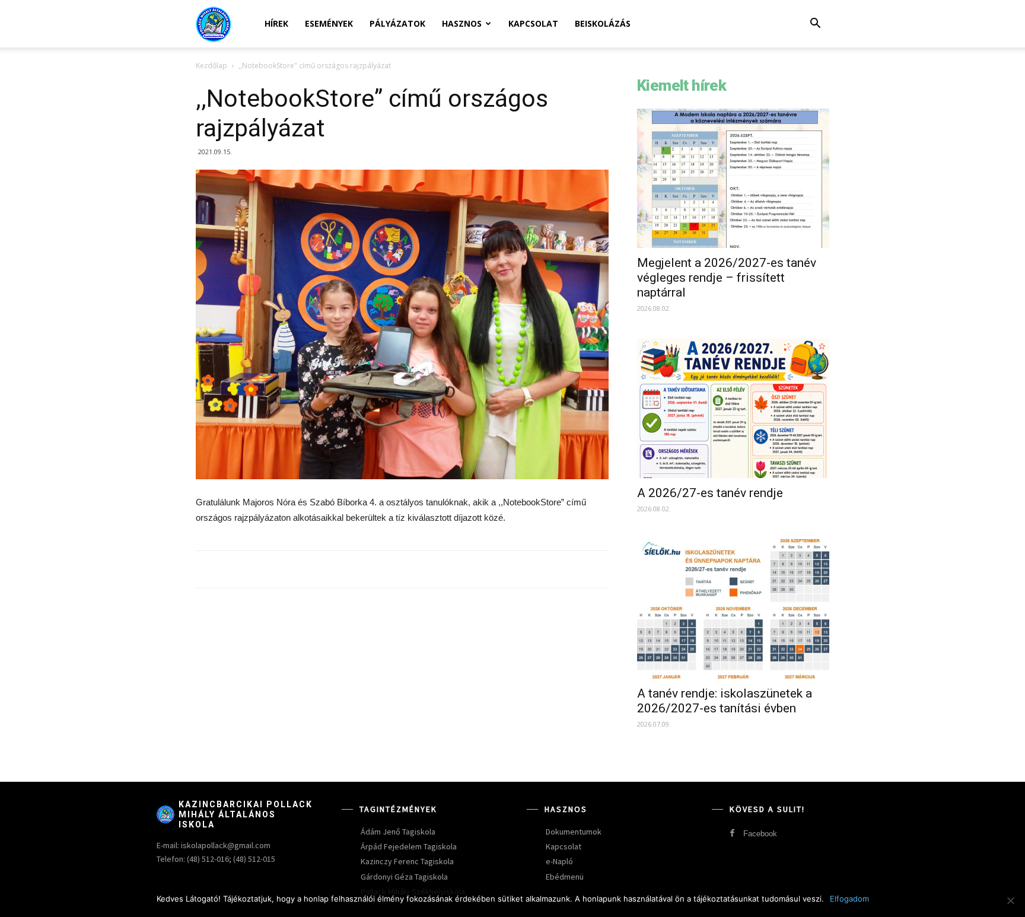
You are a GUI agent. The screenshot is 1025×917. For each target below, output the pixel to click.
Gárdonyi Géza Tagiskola (404, 876)
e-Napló (559, 861)
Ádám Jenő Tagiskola (398, 831)
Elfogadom (849, 898)
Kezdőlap (211, 66)
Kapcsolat (533, 23)
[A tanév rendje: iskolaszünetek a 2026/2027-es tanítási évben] (733, 609)
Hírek (276, 23)
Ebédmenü (565, 876)
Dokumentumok (573, 831)
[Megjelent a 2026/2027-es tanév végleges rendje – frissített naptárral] (733, 178)
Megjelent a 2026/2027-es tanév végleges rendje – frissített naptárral (726, 278)
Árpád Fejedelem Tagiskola (409, 846)
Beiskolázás (603, 23)
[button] (815, 24)
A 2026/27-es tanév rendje (710, 493)
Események (329, 23)
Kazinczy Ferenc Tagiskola (407, 861)
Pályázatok (397, 23)
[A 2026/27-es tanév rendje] (733, 408)
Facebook (760, 833)
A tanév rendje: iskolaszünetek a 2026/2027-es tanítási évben (724, 700)
